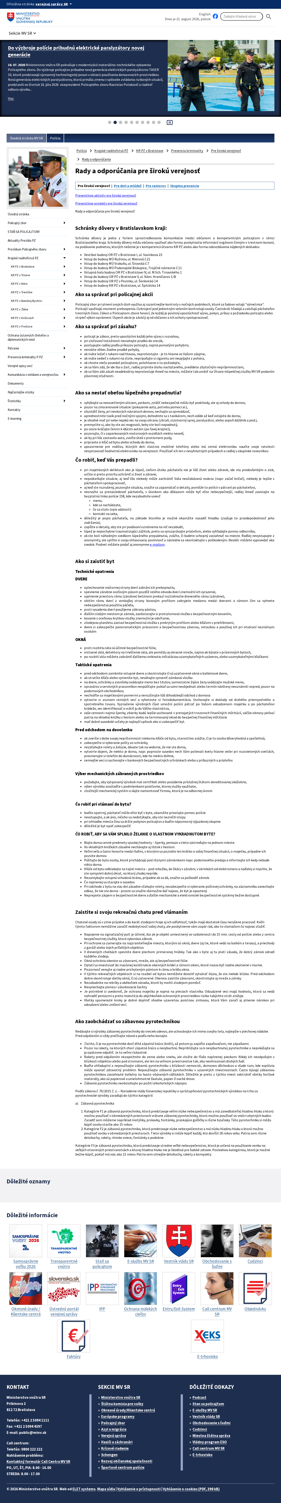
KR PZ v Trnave (20, 275)
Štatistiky (14, 401)
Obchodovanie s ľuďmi (212, 1422)
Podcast (199, 1397)
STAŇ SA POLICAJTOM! (24, 232)
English (205, 14)
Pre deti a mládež (128, 186)
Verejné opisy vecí (20, 366)
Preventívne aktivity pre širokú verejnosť (105, 195)
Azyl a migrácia (113, 1429)
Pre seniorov (156, 186)
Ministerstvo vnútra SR (120, 1397)
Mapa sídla (106, 1489)
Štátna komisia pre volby (122, 1403)
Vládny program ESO (210, 1442)
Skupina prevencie (184, 186)
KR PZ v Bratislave (22, 266)
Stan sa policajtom (208, 1403)
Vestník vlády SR (206, 1416)
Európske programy (118, 1416)
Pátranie (13, 348)
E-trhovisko (203, 1454)
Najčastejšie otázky (21, 392)
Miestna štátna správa (211, 1435)
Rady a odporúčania (96, 159)
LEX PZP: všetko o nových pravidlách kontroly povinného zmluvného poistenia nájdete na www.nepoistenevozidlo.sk (77, 51)
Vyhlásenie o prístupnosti (139, 1489)
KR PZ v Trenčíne (21, 292)
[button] (23, 32)
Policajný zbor (17, 223)
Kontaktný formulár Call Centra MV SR (38, 1461)
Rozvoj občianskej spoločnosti (126, 1461)
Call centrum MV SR (209, 1448)
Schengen (109, 1454)
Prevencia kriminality (187, 150)
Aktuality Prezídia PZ (22, 240)
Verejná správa (113, 1435)
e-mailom (157, 544)
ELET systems (83, 1489)
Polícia (55, 138)
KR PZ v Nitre (19, 284)
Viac (11, 98)
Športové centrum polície (122, 1467)
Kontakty (14, 410)
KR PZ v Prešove (21, 326)
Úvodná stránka (18, 214)
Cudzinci (200, 1429)
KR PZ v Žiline (19, 309)
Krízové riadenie (115, 1448)
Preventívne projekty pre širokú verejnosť (106, 203)
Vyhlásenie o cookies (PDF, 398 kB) (191, 1489)
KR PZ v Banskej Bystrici (26, 301)
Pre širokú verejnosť (226, 150)
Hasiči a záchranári (117, 1442)
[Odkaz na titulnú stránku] (31, 16)
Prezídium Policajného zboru (27, 249)
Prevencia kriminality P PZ (25, 357)
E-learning (15, 418)
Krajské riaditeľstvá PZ (23, 258)
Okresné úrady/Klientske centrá (128, 1410)
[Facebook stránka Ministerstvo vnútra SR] (215, 16)
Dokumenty (16, 383)
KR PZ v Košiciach (22, 318)
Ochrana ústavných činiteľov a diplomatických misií (28, 337)
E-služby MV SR (205, 1410)
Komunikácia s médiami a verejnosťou (33, 375)
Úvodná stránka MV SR (26, 138)
